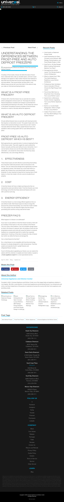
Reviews (32, 442)
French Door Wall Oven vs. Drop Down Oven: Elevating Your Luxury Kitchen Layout (52, 94)
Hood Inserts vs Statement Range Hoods (51, 53)
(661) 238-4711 (32, 360)
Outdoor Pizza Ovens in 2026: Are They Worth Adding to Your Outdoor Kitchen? (52, 113)
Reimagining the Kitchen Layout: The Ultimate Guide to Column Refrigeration (52, 72)
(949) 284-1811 (32, 373)
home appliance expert (9, 255)
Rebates (32, 434)
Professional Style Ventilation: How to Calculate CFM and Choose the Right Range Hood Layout (52, 87)
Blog (11, 259)
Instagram (32, 407)
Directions (32, 365)
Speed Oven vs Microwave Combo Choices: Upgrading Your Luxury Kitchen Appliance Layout (52, 101)
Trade (32, 439)
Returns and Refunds (32, 448)
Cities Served (32, 464)
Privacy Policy (32, 450)
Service (32, 461)
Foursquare (32, 418)
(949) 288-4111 (32, 394)
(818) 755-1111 (32, 338)
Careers (32, 456)
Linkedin (32, 421)
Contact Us (32, 445)
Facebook (32, 404)
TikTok (32, 410)
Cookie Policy (32, 453)
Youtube (32, 413)
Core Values (32, 431)
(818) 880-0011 (32, 349)
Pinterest (32, 415)
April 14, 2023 (5, 259)
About (32, 429)
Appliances (17, 259)
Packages (32, 437)
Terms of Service (32, 458)
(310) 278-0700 (32, 383)
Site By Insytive (32, 499)
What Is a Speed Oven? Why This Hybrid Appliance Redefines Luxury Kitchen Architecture (52, 79)
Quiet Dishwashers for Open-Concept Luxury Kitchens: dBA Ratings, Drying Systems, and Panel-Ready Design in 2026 (52, 59)
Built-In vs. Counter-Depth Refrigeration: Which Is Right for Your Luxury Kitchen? (52, 107)
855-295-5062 (58, 480)
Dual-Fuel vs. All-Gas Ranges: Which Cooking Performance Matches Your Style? (52, 66)
